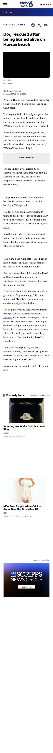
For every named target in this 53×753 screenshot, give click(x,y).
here (5, 369)
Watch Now (45, 4)
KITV (6, 227)
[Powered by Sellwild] (45, 560)
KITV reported (19, 205)
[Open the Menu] (4, 4)
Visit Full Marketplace (40, 395)
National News (14, 24)
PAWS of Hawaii (11, 126)
